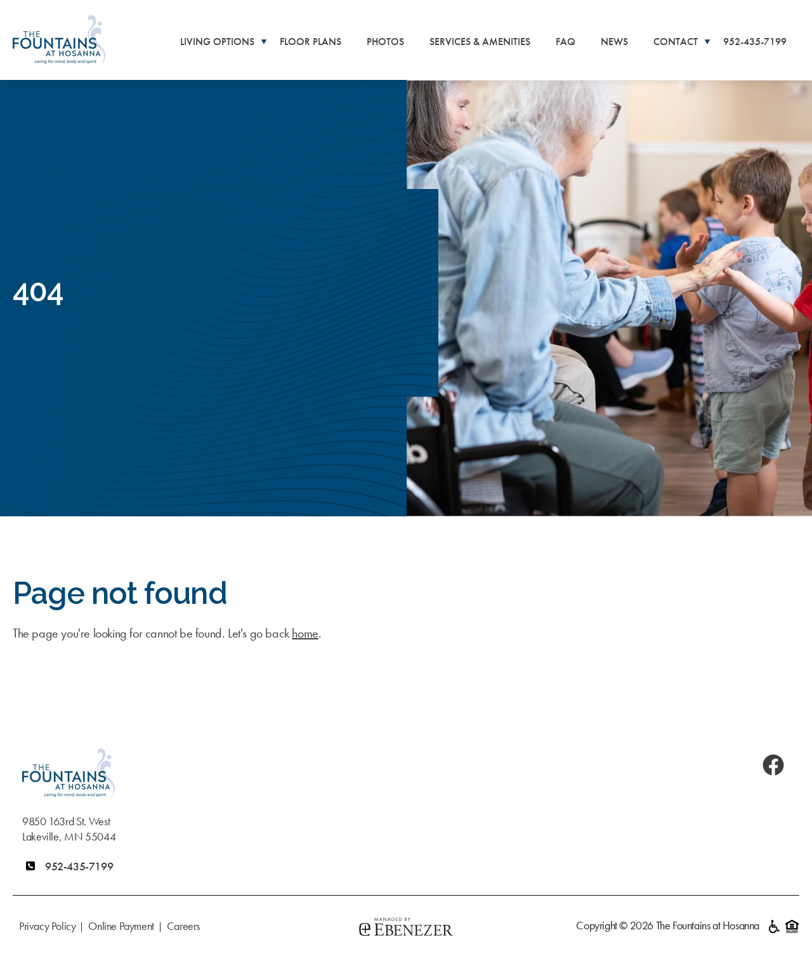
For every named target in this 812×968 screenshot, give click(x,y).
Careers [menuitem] (183, 926)
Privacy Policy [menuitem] (47, 926)
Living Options (217, 41)
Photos (385, 41)
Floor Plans (310, 41)
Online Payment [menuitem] (121, 926)
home (305, 633)
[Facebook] (773, 765)
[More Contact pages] (707, 41)
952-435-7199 (755, 41)
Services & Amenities (479, 41)
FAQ (565, 41)
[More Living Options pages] (264, 41)
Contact (675, 41)
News (614, 41)
